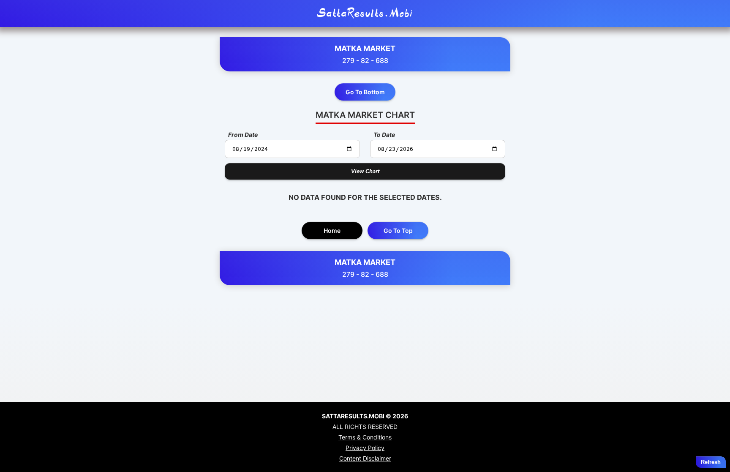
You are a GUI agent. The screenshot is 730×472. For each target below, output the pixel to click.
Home (332, 230)
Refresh (711, 462)
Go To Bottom (365, 91)
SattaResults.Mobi (365, 13)
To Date (384, 134)
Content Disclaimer (365, 458)
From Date (243, 134)
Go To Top (398, 230)
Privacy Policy (365, 447)
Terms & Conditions (365, 437)
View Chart (365, 171)
